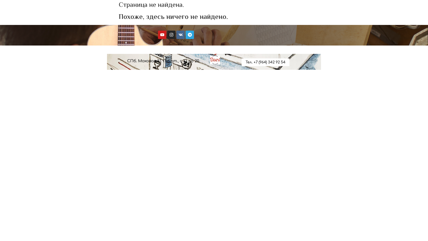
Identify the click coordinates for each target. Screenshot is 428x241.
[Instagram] (171, 35)
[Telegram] (190, 35)
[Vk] (180, 35)
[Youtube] (162, 35)
